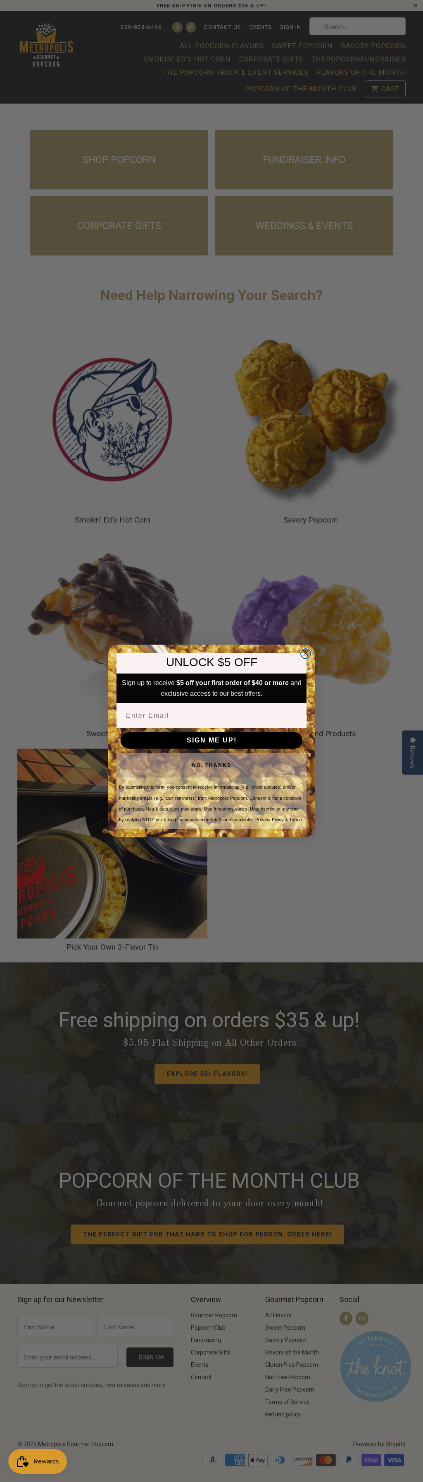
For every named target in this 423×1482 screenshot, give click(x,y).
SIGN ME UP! (212, 740)
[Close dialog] (306, 654)
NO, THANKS (211, 765)
